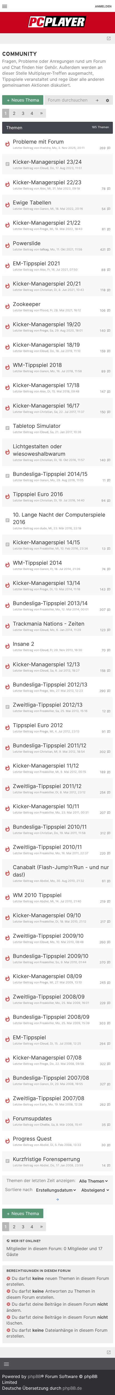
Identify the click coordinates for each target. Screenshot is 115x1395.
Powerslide (27, 243)
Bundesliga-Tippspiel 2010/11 (50, 827)
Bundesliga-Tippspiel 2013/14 (50, 603)
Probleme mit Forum (38, 142)
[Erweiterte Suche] (107, 100)
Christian (46, 290)
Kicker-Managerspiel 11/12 (46, 766)
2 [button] (14, 113)
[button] (41, 113)
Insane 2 (23, 644)
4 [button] (31, 113)
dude (43, 528)
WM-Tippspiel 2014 (37, 563)
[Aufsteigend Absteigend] (94, 1190)
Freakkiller (47, 548)
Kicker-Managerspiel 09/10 (47, 915)
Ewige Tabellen (32, 202)
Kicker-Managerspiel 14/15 (46, 542)
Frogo (44, 229)
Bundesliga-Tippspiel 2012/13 (50, 684)
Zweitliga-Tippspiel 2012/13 (48, 705)
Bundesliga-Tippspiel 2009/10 (51, 956)
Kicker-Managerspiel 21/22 (46, 223)
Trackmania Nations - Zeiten (49, 624)
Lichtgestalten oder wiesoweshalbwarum (39, 450)
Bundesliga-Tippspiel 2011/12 (49, 745)
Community (19, 54)
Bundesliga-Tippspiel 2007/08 (51, 1078)
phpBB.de (72, 1388)
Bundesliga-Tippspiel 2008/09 (51, 1017)
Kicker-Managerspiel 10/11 (46, 806)
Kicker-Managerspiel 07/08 (47, 1057)
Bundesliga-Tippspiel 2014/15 (50, 474)
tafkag (44, 249)
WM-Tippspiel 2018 (37, 365)
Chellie (44, 1124)
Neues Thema (24, 100)
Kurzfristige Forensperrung (46, 1159)
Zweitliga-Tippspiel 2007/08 (48, 1098)
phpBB (34, 1376)
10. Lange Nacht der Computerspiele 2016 (59, 518)
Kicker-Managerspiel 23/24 (47, 162)
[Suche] (97, 100)
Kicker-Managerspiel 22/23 (47, 182)
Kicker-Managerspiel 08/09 (47, 976)
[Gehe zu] (108, 38)
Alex (43, 188)
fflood (44, 310)
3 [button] (23, 113)
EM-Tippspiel (29, 1037)
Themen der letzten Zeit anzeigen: (41, 1180)
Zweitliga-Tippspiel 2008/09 (49, 997)
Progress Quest (32, 1139)
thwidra (45, 148)
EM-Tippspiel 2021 (36, 263)
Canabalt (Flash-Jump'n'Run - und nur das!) (61, 871)
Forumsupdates (32, 1118)
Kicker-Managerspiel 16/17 (46, 406)
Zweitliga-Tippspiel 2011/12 (47, 786)
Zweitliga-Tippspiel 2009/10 (48, 936)
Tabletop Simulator (36, 426)
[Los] (57, 1199)
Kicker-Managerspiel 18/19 (46, 345)
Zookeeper (26, 304)
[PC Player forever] (58, 22)
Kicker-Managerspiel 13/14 (46, 583)
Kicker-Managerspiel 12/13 (46, 664)
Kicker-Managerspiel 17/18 (46, 385)
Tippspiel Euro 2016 (38, 494)
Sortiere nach (19, 1189)
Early (43, 1104)
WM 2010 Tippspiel (37, 895)
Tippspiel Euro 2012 (38, 725)
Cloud (44, 168)
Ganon (44, 209)
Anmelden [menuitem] (103, 6)
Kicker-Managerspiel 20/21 (47, 283)
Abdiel (44, 881)
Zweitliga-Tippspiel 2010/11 (47, 847)
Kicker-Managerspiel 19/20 (47, 324)
